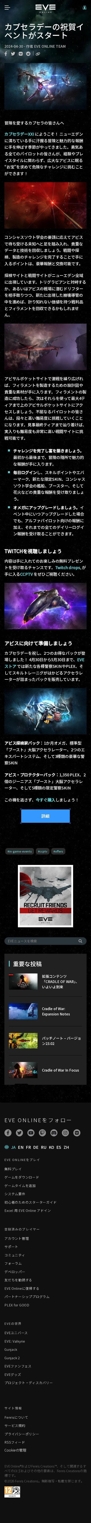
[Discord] (53, 1132)
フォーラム (13, 1263)
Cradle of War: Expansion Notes (56, 1011)
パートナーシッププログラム (27, 1296)
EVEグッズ (12, 1374)
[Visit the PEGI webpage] (12, 1491)
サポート (11, 1246)
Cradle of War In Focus (60, 1070)
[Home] (45, 11)
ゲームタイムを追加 (20, 1185)
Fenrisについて (16, 1417)
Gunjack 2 (12, 1357)
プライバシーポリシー (21, 1434)
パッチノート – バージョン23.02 (61, 1040)
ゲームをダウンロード (21, 1177)
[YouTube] (30, 1132)
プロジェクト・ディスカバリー (28, 1382)
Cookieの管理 (15, 1450)
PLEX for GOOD (16, 1305)
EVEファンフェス (18, 1366)
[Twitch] (42, 1132)
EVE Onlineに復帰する (21, 1288)
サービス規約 (14, 1425)
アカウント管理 (16, 1238)
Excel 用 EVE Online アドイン (27, 1210)
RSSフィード (14, 1442)
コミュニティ (14, 1255)
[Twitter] (19, 1132)
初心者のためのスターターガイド (30, 1202)
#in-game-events (20, 851)
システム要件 (14, 1193)
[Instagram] (65, 1132)
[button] (85, 8)
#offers (58, 851)
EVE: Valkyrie (14, 1341)
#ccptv (42, 851)
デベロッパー (14, 1271)
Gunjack (10, 1349)
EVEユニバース (16, 1332)
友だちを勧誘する (18, 1280)
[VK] (76, 1132)
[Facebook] (7, 1132)
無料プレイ (13, 1169)
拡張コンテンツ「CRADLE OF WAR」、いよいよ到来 (60, 981)
